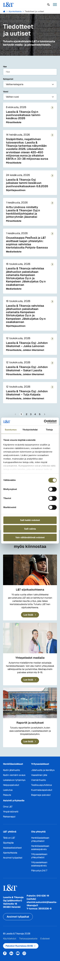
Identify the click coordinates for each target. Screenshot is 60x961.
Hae (5, 66)
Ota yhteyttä (38, 831)
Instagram (24, 953)
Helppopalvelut (11, 785)
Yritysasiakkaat (40, 763)
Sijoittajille (8, 842)
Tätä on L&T (9, 837)
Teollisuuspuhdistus (41, 785)
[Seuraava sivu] (44, 414)
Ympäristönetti (10, 811)
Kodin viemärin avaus (14, 775)
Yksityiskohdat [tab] (30, 429)
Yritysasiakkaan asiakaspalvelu (39, 864)
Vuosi (5, 91)
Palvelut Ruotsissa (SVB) (19, 945)
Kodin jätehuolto (11, 770)
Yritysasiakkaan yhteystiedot (39, 856)
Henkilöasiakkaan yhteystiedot (40, 839)
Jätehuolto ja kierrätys (42, 770)
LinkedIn (11, 953)
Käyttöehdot (9, 938)
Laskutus (8, 789)
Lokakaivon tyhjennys (14, 780)
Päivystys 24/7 (39, 870)
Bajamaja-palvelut (41, 794)
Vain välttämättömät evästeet (30, 537)
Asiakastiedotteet (12, 847)
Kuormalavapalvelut (41, 789)
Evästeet (45, 938)
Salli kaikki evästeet (30, 520)
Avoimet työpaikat (12, 857)
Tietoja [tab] (49, 429)
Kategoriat (8, 79)
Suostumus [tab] (11, 429)
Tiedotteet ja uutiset (34, 11)
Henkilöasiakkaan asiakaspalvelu (40, 847)
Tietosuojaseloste (28, 938)
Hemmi (4, 11)
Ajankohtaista (15, 11)
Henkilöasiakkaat (13, 763)
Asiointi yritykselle (13, 800)
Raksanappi (9, 816)
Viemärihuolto (38, 780)
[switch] (52, 489)
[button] (48, 4)
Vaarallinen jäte (39, 775)
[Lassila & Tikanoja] (8, 4)
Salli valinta (30, 529)
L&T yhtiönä (9, 831)
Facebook (5, 953)
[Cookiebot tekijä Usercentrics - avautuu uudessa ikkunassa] (44, 422)
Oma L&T (8, 806)
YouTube (18, 953)
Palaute (7, 794)
